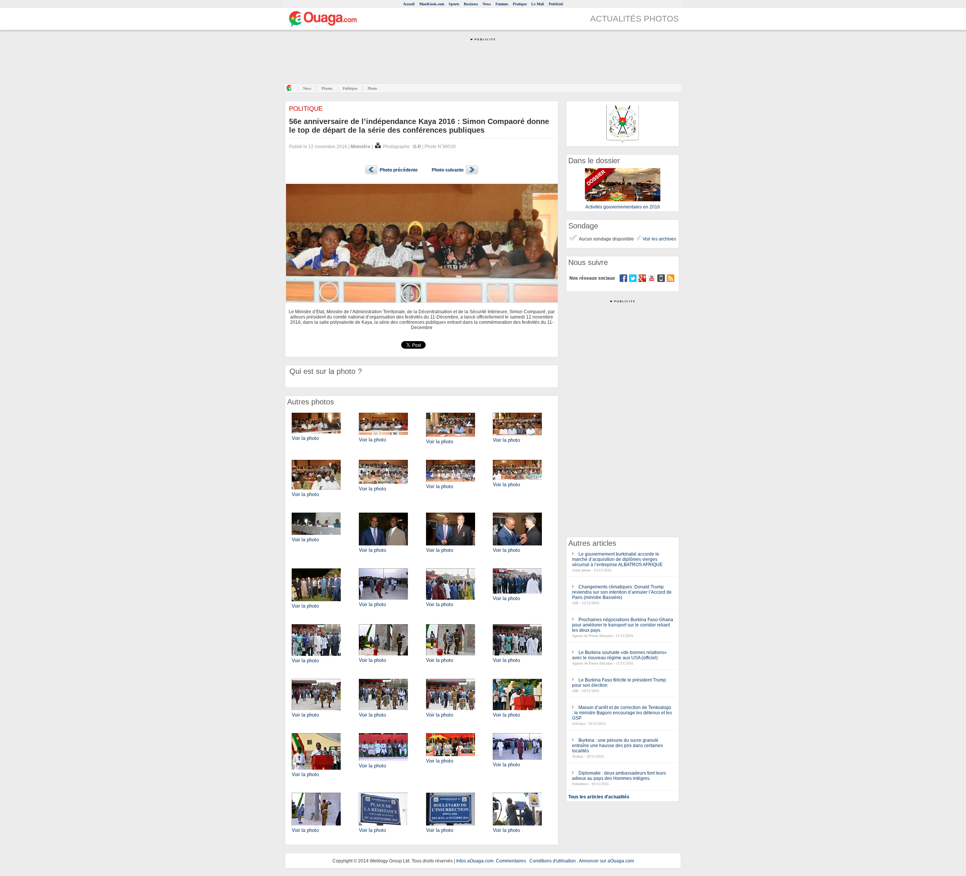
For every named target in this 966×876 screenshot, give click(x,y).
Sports (454, 4)
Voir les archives (658, 239)
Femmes (501, 4)
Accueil (409, 4)
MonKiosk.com (431, 4)
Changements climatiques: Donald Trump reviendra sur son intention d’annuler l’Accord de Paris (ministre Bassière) (622, 592)
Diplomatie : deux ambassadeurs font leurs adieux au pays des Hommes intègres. (619, 775)
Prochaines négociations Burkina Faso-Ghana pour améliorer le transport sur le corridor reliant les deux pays (622, 625)
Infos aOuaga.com (475, 861)
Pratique (520, 4)
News (487, 4)
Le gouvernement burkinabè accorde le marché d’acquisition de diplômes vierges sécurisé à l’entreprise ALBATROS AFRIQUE (617, 559)
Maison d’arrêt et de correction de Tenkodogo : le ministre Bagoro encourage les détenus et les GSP (622, 713)
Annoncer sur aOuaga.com (606, 861)
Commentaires (511, 861)
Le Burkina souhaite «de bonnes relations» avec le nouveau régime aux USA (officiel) (619, 655)
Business (471, 4)
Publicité (556, 4)
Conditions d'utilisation (552, 861)
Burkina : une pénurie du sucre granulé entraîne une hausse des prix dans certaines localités (617, 745)
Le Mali (537, 4)
